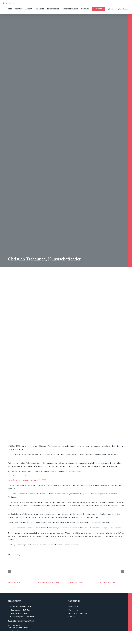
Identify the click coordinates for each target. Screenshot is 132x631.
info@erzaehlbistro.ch (25, 617)
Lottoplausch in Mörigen (20, 628)
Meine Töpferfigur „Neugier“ (106, 582)
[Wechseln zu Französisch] (122, 9)
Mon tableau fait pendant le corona (48, 582)
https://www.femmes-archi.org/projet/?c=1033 (27, 480)
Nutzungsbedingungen (78, 613)
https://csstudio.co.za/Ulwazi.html (22, 475)
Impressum (73, 607)
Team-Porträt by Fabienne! (76, 582)
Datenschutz (73, 610)
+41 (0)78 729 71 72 (24, 613)
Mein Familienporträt (14, 582)
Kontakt (71, 616)
